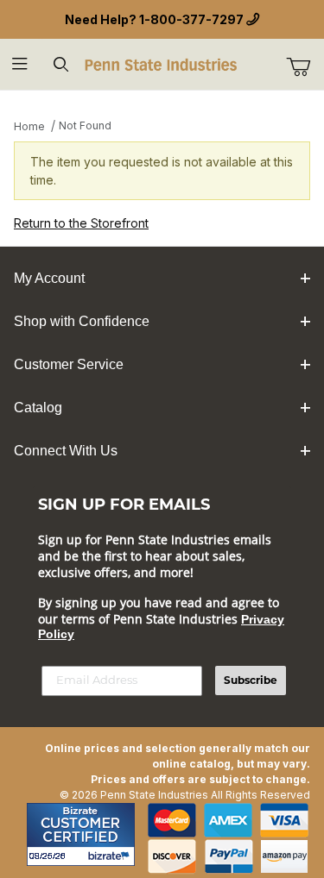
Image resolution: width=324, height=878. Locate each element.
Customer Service (69, 364)
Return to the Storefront (81, 223)
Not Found (85, 125)
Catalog (38, 407)
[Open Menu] (20, 64)
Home (29, 126)
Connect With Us (66, 450)
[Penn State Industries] (162, 63)
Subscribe (250, 680)
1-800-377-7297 (191, 19)
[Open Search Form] (61, 64)
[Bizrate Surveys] (111, 856)
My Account (49, 278)
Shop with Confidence (81, 321)
